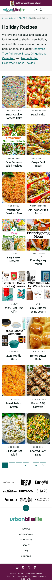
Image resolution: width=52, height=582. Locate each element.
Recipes (26, 529)
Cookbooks (26, 534)
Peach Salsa (38, 114)
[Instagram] (17, 567)
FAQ (26, 551)
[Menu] (47, 10)
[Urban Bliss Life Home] (14, 10)
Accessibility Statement (27, 576)
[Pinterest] (35, 567)
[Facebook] (23, 567)
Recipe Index (25, 18)
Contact (26, 556)
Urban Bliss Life (10, 18)
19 (36, 465)
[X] (29, 567)
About (26, 545)
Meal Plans (26, 540)
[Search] (41, 10)
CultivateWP (25, 579)
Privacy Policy (11, 576)
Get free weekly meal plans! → (29, 3)
